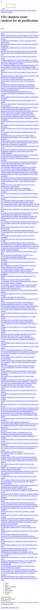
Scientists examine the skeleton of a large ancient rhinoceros (19, 459)
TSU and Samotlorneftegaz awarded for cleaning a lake (18, 308)
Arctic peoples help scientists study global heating (16, 214)
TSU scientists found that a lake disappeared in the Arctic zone (20, 221)
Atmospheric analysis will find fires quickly (14, 550)
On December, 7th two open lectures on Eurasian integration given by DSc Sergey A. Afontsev (19, 282)
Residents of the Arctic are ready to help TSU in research (18, 569)
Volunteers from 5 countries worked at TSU (14, 487)
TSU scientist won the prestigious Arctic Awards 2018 (17, 79)
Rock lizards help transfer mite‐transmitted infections (17, 411)
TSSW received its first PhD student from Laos (15, 109)
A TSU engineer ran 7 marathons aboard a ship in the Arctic (19, 571)
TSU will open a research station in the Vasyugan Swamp (18, 383)
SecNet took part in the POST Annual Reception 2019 (17, 114)
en (4, 8)
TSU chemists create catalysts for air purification (15, 188)
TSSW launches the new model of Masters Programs (17, 113)
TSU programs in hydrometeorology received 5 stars (17, 255)
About (3, 10)
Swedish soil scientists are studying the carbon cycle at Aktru (19, 380)
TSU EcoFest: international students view (13, 257)
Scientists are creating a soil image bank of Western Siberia (19, 360)
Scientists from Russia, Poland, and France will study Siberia (19, 107)
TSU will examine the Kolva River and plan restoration (18, 365)
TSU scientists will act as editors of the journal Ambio (17, 135)
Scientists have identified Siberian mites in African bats (17, 243)
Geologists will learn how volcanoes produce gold (16, 385)
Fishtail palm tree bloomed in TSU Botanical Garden (17, 552)
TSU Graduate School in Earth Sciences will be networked (19, 480)
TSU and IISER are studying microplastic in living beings (18, 371)
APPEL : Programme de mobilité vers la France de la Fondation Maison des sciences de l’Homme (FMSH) (17, 303)
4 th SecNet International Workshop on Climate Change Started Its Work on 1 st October (18, 567)
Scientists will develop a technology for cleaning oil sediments (20, 62)
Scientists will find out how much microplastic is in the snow (19, 60)
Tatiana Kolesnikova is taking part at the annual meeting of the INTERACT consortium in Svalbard (20, 76)
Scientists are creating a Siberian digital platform (15, 279)
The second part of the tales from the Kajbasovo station (17, 503)
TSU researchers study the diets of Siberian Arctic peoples (18, 167)
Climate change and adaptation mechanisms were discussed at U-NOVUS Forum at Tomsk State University (20, 155)
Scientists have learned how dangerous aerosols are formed (19, 51)
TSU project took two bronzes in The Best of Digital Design (19, 162)
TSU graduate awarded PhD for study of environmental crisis (19, 485)
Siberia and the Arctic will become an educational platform (19, 413)
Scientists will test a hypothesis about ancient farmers (17, 320)
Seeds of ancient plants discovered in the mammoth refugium (19, 409)
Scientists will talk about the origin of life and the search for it (19, 471)
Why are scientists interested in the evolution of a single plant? (20, 351)
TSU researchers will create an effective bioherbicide (17, 322)
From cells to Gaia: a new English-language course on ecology (20, 408)
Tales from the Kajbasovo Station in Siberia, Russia (16, 488)
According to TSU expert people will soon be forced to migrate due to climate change (18, 185)
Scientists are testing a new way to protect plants (15, 525)
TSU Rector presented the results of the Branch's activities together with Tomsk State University (18, 164)
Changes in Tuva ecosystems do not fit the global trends (18, 536)
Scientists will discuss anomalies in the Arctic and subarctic (19, 548)
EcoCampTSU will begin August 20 (12, 452)
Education (24, 10)
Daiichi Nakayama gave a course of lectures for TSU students (20, 35)
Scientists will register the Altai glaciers (13, 297)
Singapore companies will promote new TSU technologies (19, 560)
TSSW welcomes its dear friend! (11, 469)
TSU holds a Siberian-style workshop (12, 63)
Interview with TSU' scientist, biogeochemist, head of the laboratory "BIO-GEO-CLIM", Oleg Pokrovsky (18, 335)
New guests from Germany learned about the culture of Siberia (20, 204)
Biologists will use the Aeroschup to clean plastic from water (19, 111)
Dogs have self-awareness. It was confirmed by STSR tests (19, 381)
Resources (4, 12)
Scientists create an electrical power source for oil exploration (19, 506)
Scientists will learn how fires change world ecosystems (18, 576)
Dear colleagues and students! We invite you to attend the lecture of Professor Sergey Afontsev (18, 266)
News (7, 10)
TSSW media (31, 10)
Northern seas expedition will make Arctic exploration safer (19, 467)
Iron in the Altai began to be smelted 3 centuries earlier (17, 337)
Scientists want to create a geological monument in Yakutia (19, 457)
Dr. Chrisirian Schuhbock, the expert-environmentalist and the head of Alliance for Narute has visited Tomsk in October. (20, 66)
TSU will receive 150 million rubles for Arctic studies (17, 202)
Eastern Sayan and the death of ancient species (15, 422)
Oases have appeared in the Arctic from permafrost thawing (19, 504)
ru (2, 8)
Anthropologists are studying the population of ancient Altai (19, 216)
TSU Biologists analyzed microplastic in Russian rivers (17, 200)
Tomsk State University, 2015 (10, 607)
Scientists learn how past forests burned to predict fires (17, 230)
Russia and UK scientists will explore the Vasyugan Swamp (19, 149)
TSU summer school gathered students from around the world (20, 423)
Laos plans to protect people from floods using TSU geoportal (20, 213)
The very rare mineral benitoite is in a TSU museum (17, 350)
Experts (9, 12)
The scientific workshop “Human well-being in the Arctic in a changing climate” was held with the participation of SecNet (20, 178)
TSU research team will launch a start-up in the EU (16, 271)
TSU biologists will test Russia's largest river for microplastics (20, 306)
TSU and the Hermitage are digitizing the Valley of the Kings (19, 446)
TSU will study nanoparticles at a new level (14, 534)
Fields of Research (14, 10)
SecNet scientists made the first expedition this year (16, 91)
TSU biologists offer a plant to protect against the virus (17, 269)
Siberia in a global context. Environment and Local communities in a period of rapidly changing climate (17, 433)
